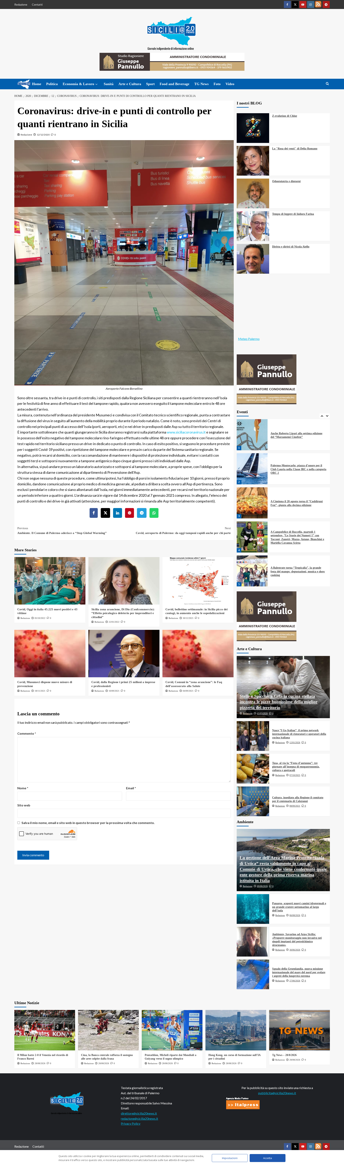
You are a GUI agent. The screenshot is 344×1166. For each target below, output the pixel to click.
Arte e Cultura (129, 84)
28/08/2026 (40, 1063)
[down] (96, 84)
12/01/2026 (294, 742)
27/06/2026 (294, 980)
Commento (26, 733)
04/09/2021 (188, 691)
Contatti (37, 4)
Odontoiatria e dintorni (286, 181)
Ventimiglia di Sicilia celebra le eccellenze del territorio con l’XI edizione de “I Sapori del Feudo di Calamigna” (298, 571)
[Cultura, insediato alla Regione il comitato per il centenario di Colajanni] (253, 801)
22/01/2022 (114, 622)
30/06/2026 (294, 950)
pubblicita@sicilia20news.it (277, 1093)
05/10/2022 (40, 618)
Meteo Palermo (249, 339)
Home (36, 84)
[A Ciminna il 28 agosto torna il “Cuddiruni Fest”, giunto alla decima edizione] (252, 468)
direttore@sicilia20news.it (139, 1113)
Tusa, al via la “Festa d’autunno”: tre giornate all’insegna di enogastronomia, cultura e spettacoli (296, 767)
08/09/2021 (294, 806)
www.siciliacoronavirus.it (186, 432)
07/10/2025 (294, 775)
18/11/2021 (40, 691)
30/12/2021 (188, 618)
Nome (22, 788)
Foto (217, 84)
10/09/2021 (114, 691)
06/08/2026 (294, 915)
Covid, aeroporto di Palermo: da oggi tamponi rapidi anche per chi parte (183, 531)
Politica (52, 84)
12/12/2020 (43, 134)
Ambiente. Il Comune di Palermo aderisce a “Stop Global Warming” (62, 531)
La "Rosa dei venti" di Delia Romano (294, 148)
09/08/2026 (262, 886)
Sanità (108, 84)
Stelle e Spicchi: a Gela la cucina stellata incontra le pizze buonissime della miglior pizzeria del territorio (279, 702)
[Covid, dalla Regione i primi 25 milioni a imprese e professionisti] (123, 653)
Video (230, 84)
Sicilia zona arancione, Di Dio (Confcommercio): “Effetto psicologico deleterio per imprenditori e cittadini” (123, 613)
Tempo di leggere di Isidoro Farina (293, 213)
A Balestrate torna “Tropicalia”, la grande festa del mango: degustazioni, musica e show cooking (298, 537)
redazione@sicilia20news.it (139, 1118)
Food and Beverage (174, 84)
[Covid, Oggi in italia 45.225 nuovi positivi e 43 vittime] (49, 581)
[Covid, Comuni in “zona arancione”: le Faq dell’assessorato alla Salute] (198, 653)
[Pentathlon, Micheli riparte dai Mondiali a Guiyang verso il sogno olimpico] (172, 1030)
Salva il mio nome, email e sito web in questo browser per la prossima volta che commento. (88, 823)
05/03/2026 (262, 713)
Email (131, 788)
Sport (150, 84)
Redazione (20, 4)
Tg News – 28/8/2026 (284, 1055)
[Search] (327, 83)
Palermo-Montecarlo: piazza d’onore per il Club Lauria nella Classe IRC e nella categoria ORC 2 (298, 435)
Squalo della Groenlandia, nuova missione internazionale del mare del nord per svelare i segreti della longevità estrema (298, 972)
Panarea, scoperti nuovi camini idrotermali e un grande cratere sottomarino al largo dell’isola (299, 907)
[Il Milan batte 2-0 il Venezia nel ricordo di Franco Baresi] (44, 1030)
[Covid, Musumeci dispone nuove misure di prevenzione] (49, 653)
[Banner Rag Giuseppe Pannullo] (266, 379)
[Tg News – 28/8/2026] (299, 1030)
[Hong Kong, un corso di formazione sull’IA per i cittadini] (235, 1030)
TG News (201, 84)
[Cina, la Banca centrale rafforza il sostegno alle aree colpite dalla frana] (108, 1030)
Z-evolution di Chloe (284, 115)
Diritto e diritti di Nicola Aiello (290, 246)
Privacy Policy (130, 1123)
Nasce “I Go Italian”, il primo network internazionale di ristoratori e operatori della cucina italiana (299, 734)
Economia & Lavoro (78, 84)
